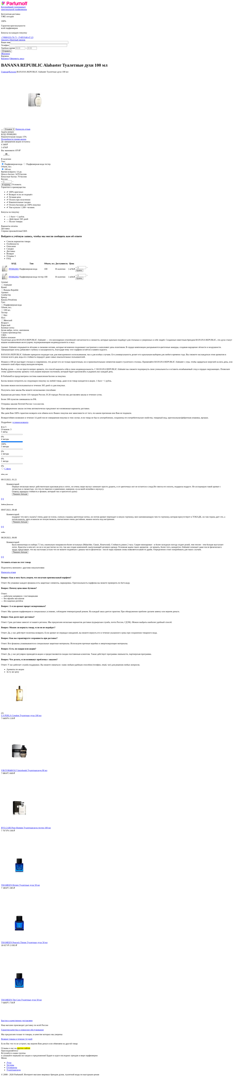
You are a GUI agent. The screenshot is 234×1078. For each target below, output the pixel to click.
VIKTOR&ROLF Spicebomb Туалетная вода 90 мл (24, 770)
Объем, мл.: (6, 166)
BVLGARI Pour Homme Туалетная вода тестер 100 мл (26, 828)
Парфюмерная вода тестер (38, 164)
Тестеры (10, 1065)
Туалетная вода (13, 1070)
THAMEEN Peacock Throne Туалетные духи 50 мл (24, 942)
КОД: (3, 134)
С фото (7, 469)
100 (7, 169)
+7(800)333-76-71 (9, 37)
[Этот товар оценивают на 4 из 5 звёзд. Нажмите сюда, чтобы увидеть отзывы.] (2, 129)
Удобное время (8, 48)
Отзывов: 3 (9, 129)
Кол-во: (4, 179)
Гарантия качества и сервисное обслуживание (22, 1030)
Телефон (5, 45)
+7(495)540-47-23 (25, 37)
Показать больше (20, 494)
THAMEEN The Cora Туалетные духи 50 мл (21, 1000)
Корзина (5, 58)
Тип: (3, 161)
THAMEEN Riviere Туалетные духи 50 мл (20, 885)
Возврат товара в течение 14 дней (16, 1039)
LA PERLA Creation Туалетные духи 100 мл (21, 715)
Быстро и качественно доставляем (16, 1020)
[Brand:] (6, 156)
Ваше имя (5, 42)
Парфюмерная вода (13, 164)
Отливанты (11, 1067)
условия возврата (20, 422)
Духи (8, 1062)
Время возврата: (8, 172)
